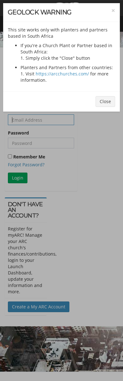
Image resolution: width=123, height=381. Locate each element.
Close (105, 101)
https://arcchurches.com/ (62, 74)
